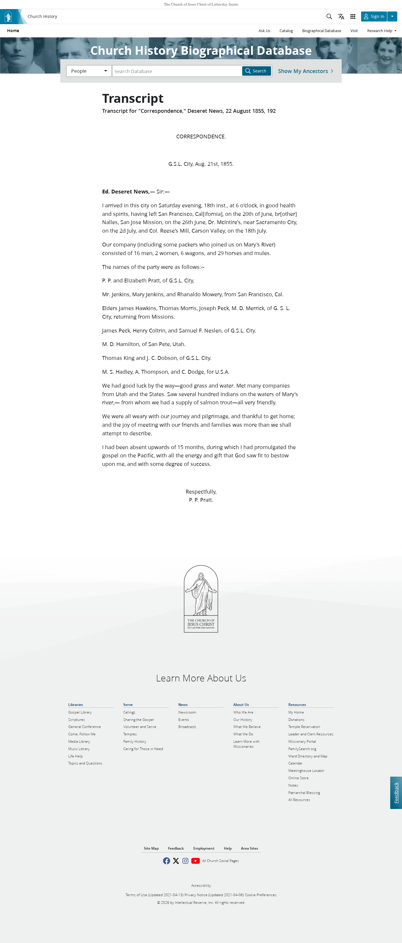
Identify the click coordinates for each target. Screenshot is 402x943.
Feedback (396, 792)
